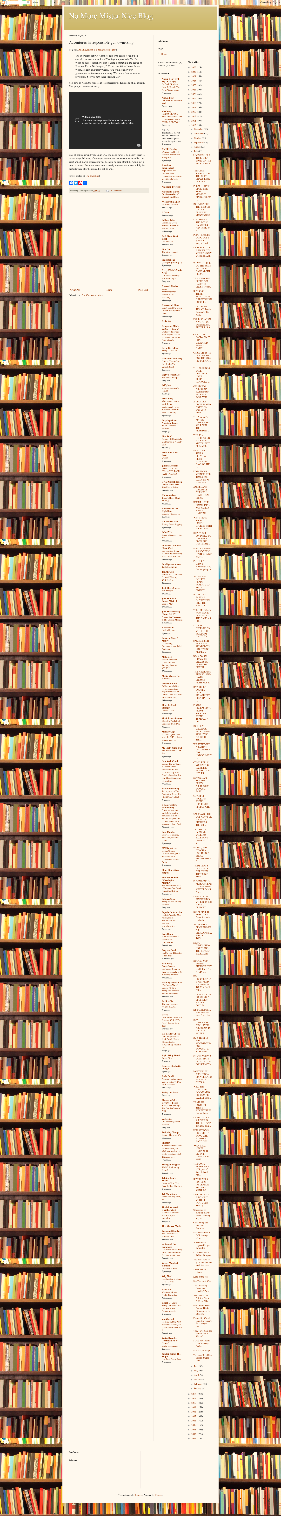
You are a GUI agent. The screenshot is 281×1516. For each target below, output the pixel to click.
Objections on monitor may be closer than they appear (201, 1214)
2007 (194, 1416)
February (198, 1383)
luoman (138, 1494)
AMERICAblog (169, 149)
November (199, 133)
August (197, 146)
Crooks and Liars (170, 305)
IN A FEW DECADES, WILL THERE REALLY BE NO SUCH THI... (201, 732)
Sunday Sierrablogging (172, 524)
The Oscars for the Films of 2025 (170, 1235)
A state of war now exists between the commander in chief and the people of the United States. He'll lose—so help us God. (171, 817)
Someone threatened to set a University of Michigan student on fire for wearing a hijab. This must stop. (172, 1151)
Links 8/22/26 (168, 710)
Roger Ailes (167, 1058)
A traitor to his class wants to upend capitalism (170, 1215)
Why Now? (167, 1276)
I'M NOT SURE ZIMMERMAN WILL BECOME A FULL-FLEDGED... (202, 902)
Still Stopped (167, 590)
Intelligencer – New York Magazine (171, 565)
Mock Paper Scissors (172, 718)
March (197, 1379)
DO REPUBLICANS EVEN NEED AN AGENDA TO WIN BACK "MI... (202, 983)
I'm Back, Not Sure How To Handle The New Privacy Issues (171, 87)
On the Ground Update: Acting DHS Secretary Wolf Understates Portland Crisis (171, 856)
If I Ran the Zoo (170, 521)
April (197, 1374)
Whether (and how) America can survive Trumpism (171, 154)
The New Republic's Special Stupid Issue (202, 1357)
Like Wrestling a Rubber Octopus (202, 1254)
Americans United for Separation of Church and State (171, 194)
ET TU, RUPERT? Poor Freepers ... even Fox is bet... (202, 1012)
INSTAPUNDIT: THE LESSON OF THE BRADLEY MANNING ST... (202, 209)
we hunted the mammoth (169, 1245)
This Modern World (171, 1226)
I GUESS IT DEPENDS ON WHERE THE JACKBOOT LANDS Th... (201, 631)
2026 (194, 67)
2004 (194, 1429)
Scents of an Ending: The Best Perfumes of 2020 (171, 1108)
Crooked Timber (170, 286)
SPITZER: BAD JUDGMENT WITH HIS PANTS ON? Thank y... (200, 1200)
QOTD (165, 457)
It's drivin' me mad (170, 204)
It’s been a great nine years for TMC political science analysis (172, 737)
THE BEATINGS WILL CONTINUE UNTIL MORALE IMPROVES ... (201, 374)
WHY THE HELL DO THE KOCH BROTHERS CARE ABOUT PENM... (202, 268)
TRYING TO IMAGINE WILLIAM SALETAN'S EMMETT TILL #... (202, 836)
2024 (194, 76)
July (196, 151)
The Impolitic (92, 175)
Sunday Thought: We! (171, 1134)
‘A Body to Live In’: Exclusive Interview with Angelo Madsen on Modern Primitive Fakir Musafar (171, 334)
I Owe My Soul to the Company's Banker (201, 1343)
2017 (194, 107)
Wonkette (166, 1289)
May (196, 1370)
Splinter (166, 1142)
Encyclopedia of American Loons (170, 422)
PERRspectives (169, 848)
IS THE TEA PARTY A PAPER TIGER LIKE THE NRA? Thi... (201, 600)
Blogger (158, 1494)
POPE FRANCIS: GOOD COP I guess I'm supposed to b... (201, 238)
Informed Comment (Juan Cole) (171, 547)
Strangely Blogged (171, 1164)
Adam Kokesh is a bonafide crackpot (97, 49)
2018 (194, 102)
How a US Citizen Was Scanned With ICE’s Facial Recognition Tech (172, 1021)
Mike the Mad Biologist (169, 706)
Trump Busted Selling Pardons (171, 903)
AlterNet (166, 130)
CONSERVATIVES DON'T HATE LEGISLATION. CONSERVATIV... (202, 1061)
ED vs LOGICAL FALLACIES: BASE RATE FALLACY (171, 471)
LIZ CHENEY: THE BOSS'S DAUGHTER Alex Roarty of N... (201, 225)
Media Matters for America (171, 677)
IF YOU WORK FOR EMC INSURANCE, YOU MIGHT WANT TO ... (201, 1184)
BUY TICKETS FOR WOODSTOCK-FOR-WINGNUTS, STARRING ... (202, 1044)
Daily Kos (166, 321)
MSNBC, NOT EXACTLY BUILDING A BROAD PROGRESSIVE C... (202, 854)
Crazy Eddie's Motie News (172, 271)
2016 (194, 111)
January (198, 1388)
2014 (194, 120)
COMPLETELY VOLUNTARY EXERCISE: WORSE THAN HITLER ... (202, 768)
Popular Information (172, 912)
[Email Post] (107, 190)
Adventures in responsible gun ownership (201, 1245)
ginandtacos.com (170, 465)
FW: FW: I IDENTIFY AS (171, 752)
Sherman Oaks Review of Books (170, 1101)
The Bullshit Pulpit (170, 377)
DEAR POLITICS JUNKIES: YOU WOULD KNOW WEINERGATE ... (202, 253)
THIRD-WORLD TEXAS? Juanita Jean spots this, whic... (202, 310)
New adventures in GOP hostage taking (201, 1235)
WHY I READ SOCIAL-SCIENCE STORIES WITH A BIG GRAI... (202, 523)
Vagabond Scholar (171, 1231)
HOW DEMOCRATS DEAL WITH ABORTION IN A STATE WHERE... (202, 1026)
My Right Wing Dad (172, 747)
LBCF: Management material (171, 1123)
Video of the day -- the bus (172, 536)
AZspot (165, 212)
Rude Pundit (168, 1076)
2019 (194, 98)
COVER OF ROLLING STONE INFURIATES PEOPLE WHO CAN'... (201, 802)
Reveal (165, 1014)
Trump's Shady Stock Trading (171, 499)
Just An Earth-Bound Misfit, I (169, 600)
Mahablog (167, 656)
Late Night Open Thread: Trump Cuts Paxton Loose (170, 225)
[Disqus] (109, 241)
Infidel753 (167, 532)
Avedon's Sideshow (171, 201)
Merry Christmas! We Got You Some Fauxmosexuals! (171, 1308)
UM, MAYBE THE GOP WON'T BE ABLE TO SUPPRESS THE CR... (202, 819)
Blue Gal (166, 249)
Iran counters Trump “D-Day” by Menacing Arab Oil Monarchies (172, 553)
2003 (194, 1433)
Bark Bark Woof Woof (170, 237)
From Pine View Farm (170, 454)
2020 (194, 94)
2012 (194, 1393)
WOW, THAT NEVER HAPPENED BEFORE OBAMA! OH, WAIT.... (201, 1152)
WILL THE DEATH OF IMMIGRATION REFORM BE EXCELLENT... (202, 1092)
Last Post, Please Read (171, 1359)
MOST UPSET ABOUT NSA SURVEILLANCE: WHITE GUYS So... (202, 1077)
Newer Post (75, 289)
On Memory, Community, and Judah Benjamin (172, 646)
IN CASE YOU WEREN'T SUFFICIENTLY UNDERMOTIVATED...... (202, 966)
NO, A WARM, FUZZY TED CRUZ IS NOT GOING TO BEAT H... (201, 662)
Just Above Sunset (171, 588)
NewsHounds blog (170, 788)
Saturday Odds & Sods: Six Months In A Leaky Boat (172, 441)
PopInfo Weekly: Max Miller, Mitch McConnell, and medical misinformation (171, 920)
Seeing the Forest (170, 1092)
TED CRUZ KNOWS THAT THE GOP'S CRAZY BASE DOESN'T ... (201, 176)
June (196, 1366)
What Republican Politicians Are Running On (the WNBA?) (169, 663)
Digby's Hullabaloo (171, 374)
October (198, 138)
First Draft (167, 436)
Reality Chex (168, 1001)
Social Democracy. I (170, 1345)
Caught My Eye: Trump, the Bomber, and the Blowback (170, 990)
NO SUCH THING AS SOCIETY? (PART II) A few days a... (202, 552)
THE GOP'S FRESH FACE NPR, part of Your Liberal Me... (201, 1169)
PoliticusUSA (168, 899)
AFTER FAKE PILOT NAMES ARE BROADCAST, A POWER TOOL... (202, 931)
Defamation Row (169, 1268)
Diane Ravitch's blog (172, 358)
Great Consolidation (172, 481)
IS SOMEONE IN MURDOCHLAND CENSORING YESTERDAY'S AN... (202, 887)
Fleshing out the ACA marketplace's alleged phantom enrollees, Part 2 (172, 1326)
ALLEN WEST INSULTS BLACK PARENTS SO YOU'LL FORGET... (201, 583)
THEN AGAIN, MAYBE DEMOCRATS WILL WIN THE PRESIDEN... (201, 423)
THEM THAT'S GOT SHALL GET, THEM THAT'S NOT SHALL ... (201, 871)
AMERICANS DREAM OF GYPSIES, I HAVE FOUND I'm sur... (201, 492)
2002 (194, 1438)
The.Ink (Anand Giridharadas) (170, 1208)
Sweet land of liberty (199, 1271)
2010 (194, 1402)
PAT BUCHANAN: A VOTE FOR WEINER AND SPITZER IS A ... (202, 325)
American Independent (168, 166)
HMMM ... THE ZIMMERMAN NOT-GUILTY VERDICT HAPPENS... (201, 508)
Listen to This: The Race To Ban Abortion (172, 1184)
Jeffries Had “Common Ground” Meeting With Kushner (172, 577)
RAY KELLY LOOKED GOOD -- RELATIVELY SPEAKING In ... (201, 693)
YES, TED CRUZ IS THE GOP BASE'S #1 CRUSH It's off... (202, 282)
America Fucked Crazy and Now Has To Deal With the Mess (172, 1081)
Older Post (143, 289)
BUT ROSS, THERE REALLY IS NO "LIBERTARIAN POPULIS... (202, 296)
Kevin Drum (168, 627)
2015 (194, 116)
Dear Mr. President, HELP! (170, 389)
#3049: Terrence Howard (169, 427)
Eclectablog (167, 398)
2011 (194, 1398)
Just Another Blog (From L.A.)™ (171, 613)
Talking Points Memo (169, 1179)
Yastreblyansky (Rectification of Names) (170, 1340)
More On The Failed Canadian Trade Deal (171, 722)
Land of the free (200, 1276)
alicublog (166, 111)
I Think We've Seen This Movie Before (170, 486)
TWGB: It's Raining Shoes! (170, 1168)
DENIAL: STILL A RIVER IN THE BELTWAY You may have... (202, 1121)
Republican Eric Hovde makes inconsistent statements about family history (172, 174)
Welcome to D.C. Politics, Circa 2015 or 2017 (201, 1298)
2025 (194, 71)
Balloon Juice (168, 220)
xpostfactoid (168, 1319)
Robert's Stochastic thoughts (171, 1067)
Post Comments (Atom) (92, 295)
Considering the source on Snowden (200, 1225)
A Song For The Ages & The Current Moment (172, 618)
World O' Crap (169, 1302)
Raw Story (167, 963)
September (199, 142)
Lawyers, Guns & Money (170, 639)
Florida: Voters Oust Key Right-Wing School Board (171, 364)
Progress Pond (169, 950)
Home (109, 289)
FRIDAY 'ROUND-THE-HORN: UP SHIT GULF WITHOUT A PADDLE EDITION (172, 118)
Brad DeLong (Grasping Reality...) (172, 261)
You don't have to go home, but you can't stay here (202, 1262)
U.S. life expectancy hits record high (171, 277)
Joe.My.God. (168, 571)
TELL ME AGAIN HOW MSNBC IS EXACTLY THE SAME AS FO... (202, 615)
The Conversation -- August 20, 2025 (170, 1005)
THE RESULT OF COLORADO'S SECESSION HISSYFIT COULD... (202, 1000)
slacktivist (167, 1119)
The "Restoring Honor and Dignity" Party (201, 1288)
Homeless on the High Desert (170, 510)
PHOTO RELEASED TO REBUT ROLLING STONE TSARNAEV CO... (202, 713)
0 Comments (116, 190)
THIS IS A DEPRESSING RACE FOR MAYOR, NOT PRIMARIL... (201, 441)
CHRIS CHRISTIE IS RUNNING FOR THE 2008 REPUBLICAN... (202, 358)
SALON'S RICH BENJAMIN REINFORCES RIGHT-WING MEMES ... (201, 646)
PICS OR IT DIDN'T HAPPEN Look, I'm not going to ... (202, 566)
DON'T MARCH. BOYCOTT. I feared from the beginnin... (201, 916)
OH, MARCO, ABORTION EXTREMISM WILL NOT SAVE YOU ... (201, 392)
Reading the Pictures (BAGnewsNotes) (172, 984)
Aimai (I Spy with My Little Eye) (171, 80)
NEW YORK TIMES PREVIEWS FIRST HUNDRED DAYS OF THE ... (201, 458)
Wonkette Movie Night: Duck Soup (170, 1293)
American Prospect (171, 186)
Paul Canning (168, 832)
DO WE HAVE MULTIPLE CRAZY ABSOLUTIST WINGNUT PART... (201, 784)
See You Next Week (202, 1281)
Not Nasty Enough (201, 1350)
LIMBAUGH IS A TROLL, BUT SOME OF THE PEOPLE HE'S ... (202, 161)
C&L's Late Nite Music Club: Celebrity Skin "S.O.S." (172, 310)
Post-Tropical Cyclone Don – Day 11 (171, 1280)
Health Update (168, 630)
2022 (194, 85)
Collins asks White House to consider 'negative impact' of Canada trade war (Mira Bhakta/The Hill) (172, 692)
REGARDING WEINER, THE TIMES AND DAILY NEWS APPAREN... (202, 477)
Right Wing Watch (171, 1055)
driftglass (166, 385)
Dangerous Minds (170, 326)
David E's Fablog (170, 348)
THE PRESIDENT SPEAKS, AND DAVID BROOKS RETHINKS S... (202, 677)
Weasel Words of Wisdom (170, 1264)
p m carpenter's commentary (169, 806)
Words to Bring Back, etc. (171, 1198)
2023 (194, 80)
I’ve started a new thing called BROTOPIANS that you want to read (172, 1252)
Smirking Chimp (170, 1132)
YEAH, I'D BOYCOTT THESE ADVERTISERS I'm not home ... (202, 1108)
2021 (194, 89)
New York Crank (170, 761)
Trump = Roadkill (170, 350)
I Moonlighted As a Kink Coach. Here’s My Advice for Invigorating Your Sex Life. (171, 1042)
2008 (194, 1411)
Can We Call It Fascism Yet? (172, 102)
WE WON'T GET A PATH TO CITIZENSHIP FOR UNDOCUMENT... (202, 751)
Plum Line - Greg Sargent (170, 871)
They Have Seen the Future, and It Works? (202, 1333)
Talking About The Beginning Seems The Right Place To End (171, 794)
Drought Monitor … (171, 513)
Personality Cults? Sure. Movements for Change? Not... (202, 1322)
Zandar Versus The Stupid (171, 1355)
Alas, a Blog (168, 97)
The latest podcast (170, 252)
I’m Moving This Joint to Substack (172, 954)
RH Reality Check (171, 1033)
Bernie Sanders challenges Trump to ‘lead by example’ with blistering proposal (172, 970)
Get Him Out (167, 241)
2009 (194, 1407)
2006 (194, 1420)
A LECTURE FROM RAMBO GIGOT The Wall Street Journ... (202, 407)
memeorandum (169, 683)
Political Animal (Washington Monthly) (170, 880)
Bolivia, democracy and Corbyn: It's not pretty (170, 837)
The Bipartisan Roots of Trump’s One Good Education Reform (171, 888)
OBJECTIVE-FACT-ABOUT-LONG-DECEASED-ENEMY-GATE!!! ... (201, 341)
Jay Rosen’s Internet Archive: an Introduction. (170, 939)
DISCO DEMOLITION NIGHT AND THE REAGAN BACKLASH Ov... (201, 949)
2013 (194, 125)
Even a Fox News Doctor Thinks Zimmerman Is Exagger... (201, 1309)
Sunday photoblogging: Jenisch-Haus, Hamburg (169, 293)
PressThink (167, 934)
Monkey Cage (168, 731)
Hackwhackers (169, 495)
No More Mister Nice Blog (111, 15)
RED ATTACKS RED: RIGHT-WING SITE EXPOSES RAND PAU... (201, 1136)
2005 (194, 1425)
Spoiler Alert (167, 603)
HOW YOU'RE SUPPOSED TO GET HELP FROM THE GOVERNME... (202, 538)
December (199, 129)
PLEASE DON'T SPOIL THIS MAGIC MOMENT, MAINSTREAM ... (202, 192)
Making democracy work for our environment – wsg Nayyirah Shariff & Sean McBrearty (170, 407)
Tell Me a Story (169, 1194)
